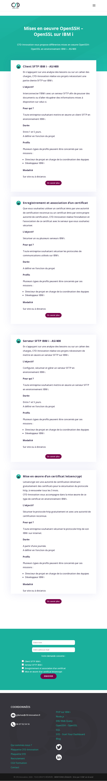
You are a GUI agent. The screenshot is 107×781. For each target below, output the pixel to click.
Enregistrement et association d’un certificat (55, 203)
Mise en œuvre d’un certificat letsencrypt (52, 476)
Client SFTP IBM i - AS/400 (41, 66)
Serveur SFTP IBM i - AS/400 (42, 341)
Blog (58, 738)
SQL (58, 729)
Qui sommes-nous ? (21, 745)
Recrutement (18, 758)
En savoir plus (53, 183)
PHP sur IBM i (63, 712)
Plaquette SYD (18, 754)
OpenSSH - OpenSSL (66, 725)
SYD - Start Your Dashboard (70, 734)
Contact (15, 767)
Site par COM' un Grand (83, 777)
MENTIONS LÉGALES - (63, 777)
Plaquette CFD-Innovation (24, 749)
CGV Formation (19, 762)
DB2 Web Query (64, 720)
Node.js (60, 716)
